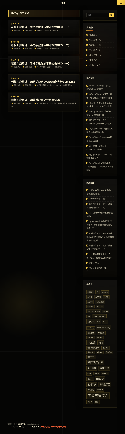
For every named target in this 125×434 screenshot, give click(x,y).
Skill (105, 322)
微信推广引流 (95, 362)
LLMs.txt (58, 85)
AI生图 (98, 297)
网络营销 (100, 390)
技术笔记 (93, 45)
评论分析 (17, 30)
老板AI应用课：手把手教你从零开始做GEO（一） (41, 63)
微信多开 (100, 352)
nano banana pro (99, 316)
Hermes (100, 306)
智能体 (90, 379)
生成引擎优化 (62, 103)
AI (38, 67)
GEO (48, 103)
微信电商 (92, 368)
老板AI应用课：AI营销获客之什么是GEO (35, 99)
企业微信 (91, 333)
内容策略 (101, 333)
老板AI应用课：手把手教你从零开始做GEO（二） (41, 45)
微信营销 (104, 368)
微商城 (96, 374)
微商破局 (105, 374)
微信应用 (109, 352)
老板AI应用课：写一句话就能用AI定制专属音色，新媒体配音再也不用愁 (100, 237)
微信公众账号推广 (93, 348)
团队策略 (90, 337)
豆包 (96, 402)
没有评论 (28, 30)
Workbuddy (103, 327)
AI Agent (105, 292)
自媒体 (90, 402)
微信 (101, 342)
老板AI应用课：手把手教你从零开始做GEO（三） (41, 27)
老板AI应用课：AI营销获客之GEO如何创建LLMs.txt (43, 81)
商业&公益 (93, 65)
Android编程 (100, 302)
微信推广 (91, 357)
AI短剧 (106, 297)
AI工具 (90, 297)
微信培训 (90, 352)
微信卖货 (105, 348)
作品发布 (93, 35)
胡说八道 (93, 55)
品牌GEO (47, 30)
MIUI (89, 316)
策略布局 (91, 390)
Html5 (105, 311)
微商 (89, 373)
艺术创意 (93, 50)
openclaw (94, 321)
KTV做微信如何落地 (97, 199)
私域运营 (105, 384)
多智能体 (100, 337)
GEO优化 (40, 30)
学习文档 (93, 40)
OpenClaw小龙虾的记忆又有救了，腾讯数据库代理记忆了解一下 (99, 225)
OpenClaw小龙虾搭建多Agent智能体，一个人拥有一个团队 (99, 166)
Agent (90, 292)
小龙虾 (91, 342)
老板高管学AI (57, 30)
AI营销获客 (41, 85)
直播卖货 (100, 378)
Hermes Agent (94, 311)
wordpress (91, 328)
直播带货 (92, 384)
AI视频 (90, 302)
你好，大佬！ (95, 263)
